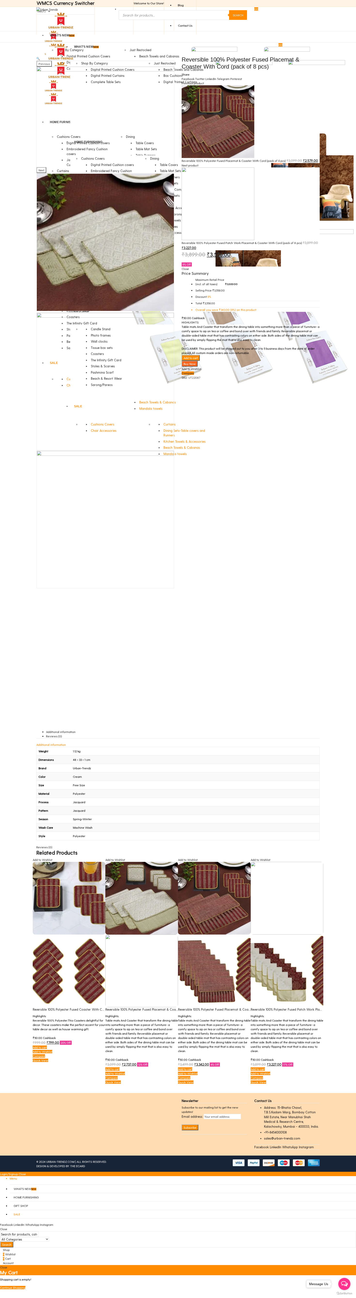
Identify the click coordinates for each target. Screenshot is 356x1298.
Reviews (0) (54, 736)
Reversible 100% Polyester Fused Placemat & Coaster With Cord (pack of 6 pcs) (234, 160)
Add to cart (191, 358)
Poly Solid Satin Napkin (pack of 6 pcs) (279, 1009)
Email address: (192, 1116)
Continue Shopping (12, 1287)
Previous (44, 63)
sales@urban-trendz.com (282, 1138)
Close (22, 1174)
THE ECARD (77, 1166)
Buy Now (190, 363)
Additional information (61, 731)
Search (238, 15)
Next (41, 170)
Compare (188, 373)
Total (198, 303)
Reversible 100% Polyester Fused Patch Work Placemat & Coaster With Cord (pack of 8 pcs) (242, 242)
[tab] (183, 732)
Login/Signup (9, 1174)
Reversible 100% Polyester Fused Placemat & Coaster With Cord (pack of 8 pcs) (163, 1009)
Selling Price (203, 290)
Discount (201, 296)
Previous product (193, 83)
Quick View (40, 1082)
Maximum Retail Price (209, 282)
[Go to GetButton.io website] (344, 1293)
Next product (190, 165)
